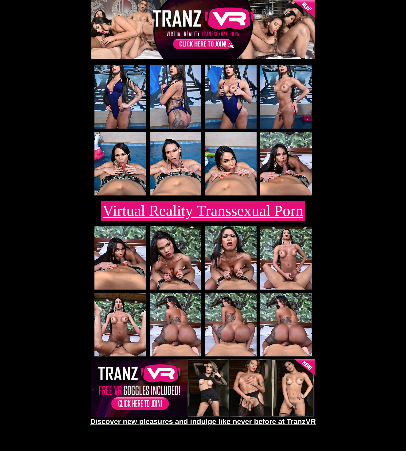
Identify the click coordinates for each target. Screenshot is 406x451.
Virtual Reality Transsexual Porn (203, 210)
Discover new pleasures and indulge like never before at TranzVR (203, 421)
